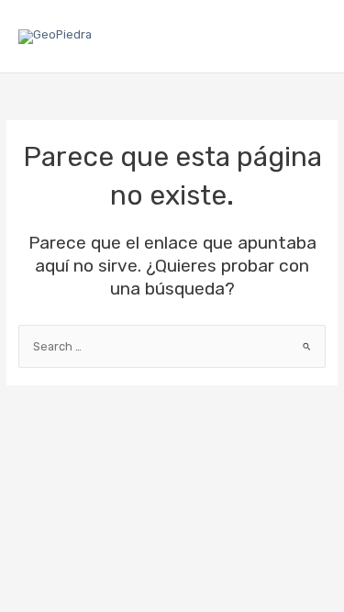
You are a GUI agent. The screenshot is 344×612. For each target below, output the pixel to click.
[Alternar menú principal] (308, 36)
